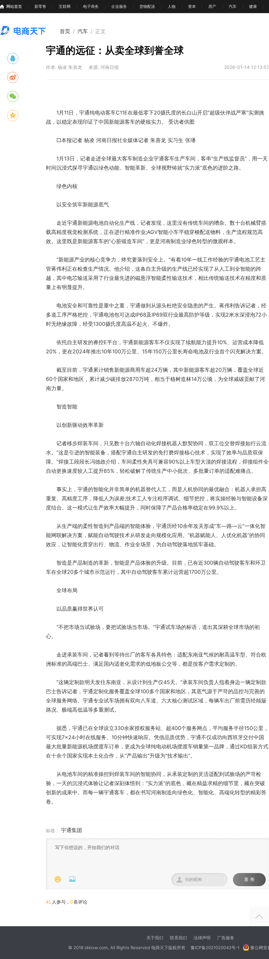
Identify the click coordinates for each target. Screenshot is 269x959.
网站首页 (14, 6)
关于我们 (154, 937)
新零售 (40, 6)
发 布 (249, 879)
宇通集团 (71, 830)
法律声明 (202, 937)
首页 (65, 31)
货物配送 (147, 6)
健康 (253, 6)
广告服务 (225, 937)
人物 (172, 6)
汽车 (233, 6)
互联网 (65, 6)
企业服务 (119, 6)
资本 (192, 6)
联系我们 (178, 937)
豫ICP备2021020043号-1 (215, 947)
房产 (212, 6)
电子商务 (91, 6)
